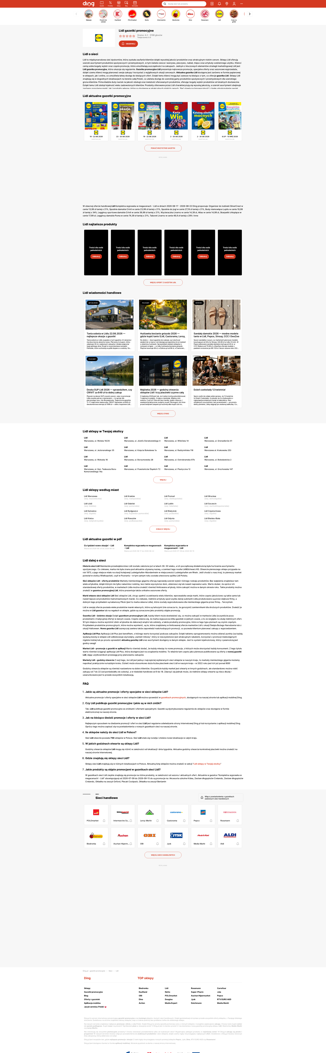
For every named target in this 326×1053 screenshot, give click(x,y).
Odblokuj (96, 256)
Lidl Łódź (88, 503)
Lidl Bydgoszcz (131, 511)
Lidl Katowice (90, 511)
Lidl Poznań (169, 496)
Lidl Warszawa (90, 496)
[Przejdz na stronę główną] (88, 4)
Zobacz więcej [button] (163, 529)
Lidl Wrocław (210, 496)
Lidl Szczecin (210, 503)
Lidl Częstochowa (212, 511)
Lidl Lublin (168, 503)
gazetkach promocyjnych (173, 697)
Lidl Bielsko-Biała (212, 518)
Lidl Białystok (170, 511)
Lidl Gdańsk (129, 503)
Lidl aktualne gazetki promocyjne (107, 96)
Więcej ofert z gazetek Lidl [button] (163, 282)
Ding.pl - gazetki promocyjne (94, 971)
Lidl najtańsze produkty (100, 224)
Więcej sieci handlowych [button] (163, 855)
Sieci (97, 794)
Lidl (117, 971)
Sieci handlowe (107, 798)
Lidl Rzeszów (130, 518)
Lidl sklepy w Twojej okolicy (103, 431)
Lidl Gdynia (169, 518)
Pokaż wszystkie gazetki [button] (163, 148)
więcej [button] (163, 480)
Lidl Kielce (89, 518)
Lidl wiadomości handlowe (102, 293)
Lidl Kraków (129, 496)
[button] (212, 4)
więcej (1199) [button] (163, 414)
